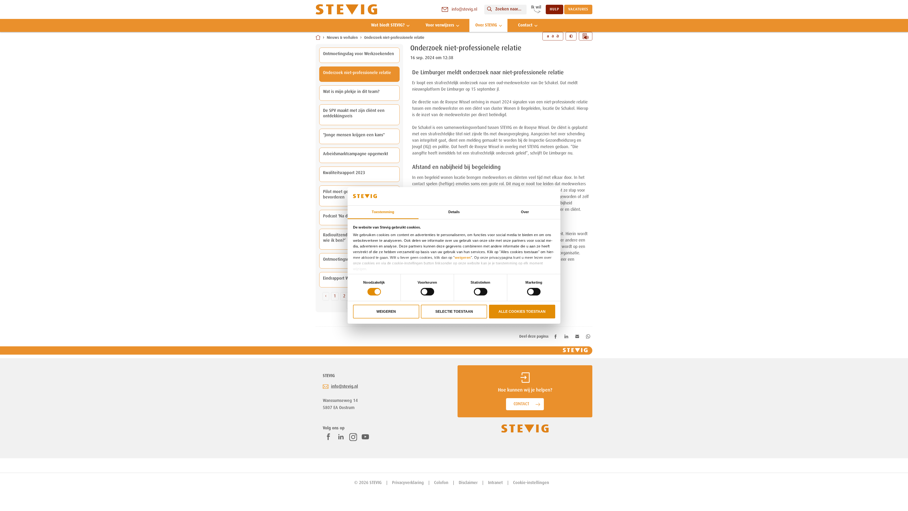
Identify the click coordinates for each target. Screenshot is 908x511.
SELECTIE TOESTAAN (454, 311)
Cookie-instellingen (531, 483)
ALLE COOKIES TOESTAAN (522, 311)
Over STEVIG (486, 25)
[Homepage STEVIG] (346, 9)
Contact (525, 25)
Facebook (328, 436)
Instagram (353, 437)
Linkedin (341, 436)
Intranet (495, 483)
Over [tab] (525, 212)
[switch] (427, 291)
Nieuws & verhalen (342, 38)
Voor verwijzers (440, 25)
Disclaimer (468, 483)
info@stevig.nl (344, 386)
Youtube (365, 436)
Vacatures (578, 9)
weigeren (463, 258)
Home (318, 37)
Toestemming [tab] (383, 212)
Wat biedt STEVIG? (388, 25)
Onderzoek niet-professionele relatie (394, 38)
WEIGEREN (386, 311)
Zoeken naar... (508, 9)
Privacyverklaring (408, 483)
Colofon (441, 483)
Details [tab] (454, 212)
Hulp (554, 9)
